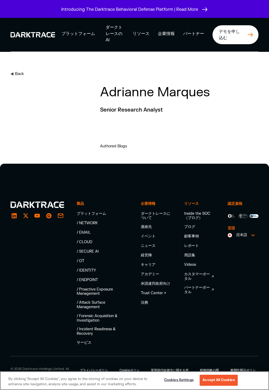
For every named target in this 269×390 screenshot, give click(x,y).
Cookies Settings (179, 380)
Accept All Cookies (219, 380)
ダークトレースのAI (114, 34)
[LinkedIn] (14, 215)
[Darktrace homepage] (37, 205)
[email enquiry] (60, 215)
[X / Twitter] (25, 215)
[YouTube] (37, 215)
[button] (78, 33)
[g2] (49, 215)
